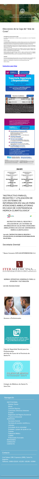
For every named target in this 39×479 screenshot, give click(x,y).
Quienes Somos (13, 404)
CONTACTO (11, 444)
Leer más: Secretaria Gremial (11, 286)
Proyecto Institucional (15, 417)
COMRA (10, 435)
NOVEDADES (11, 440)
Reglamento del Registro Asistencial (19, 415)
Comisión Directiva (14, 408)
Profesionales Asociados (16, 438)
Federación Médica (14, 433)
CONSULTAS (11, 442)
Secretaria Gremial (11, 244)
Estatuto (11, 412)
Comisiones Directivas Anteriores (18, 410)
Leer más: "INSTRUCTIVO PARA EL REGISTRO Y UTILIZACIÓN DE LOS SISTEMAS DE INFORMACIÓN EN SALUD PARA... (19, 236)
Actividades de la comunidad (17, 427)
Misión (10, 406)
